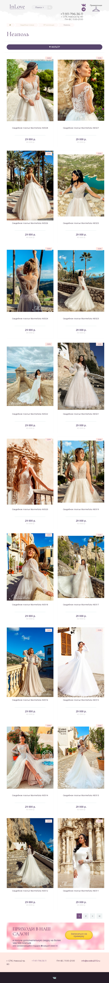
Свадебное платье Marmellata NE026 (30, 223)
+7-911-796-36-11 (39, 961)
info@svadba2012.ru (90, 961)
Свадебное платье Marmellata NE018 (30, 604)
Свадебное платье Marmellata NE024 (30, 318)
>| (99, 916)
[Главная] (10, 25)
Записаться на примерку (79, 935)
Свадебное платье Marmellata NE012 (30, 890)
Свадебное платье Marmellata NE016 (30, 700)
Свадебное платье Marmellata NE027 (81, 128)
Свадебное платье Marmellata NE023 (81, 318)
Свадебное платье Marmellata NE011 (81, 890)
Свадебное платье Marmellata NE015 (81, 700)
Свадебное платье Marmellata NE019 (81, 509)
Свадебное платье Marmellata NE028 (30, 128)
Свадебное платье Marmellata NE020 (30, 509)
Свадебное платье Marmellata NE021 (81, 414)
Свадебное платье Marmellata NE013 (81, 795)
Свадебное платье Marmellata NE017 (81, 604)
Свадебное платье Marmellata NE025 (81, 223)
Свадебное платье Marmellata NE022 (30, 414)
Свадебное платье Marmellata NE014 (30, 795)
